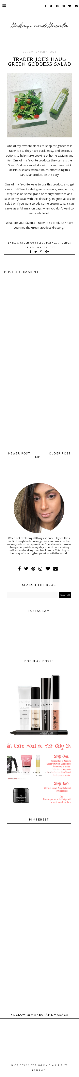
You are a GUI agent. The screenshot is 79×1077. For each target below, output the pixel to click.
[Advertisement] (39, 405)
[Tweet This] (36, 251)
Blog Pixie (42, 1065)
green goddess (32, 243)
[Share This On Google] (47, 251)
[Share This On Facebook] (30, 251)
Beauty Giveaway (39, 704)
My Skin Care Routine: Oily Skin (39, 774)
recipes (65, 243)
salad (30, 247)
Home (39, 455)
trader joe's (46, 247)
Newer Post (19, 453)
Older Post (60, 453)
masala (52, 243)
